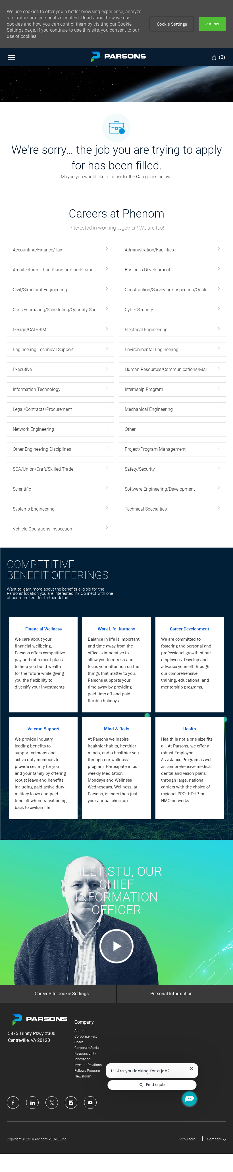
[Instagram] (71, 1102)
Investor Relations (88, 1065)
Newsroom (82, 1076)
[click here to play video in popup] (116, 946)
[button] (172, 24)
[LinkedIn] (32, 1102)
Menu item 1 (188, 1139)
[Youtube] (90, 1102)
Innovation (82, 1059)
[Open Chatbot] (189, 1098)
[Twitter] (51, 1102)
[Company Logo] (116, 57)
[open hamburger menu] (11, 57)
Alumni (80, 1031)
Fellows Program (87, 1071)
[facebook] (13, 1102)
